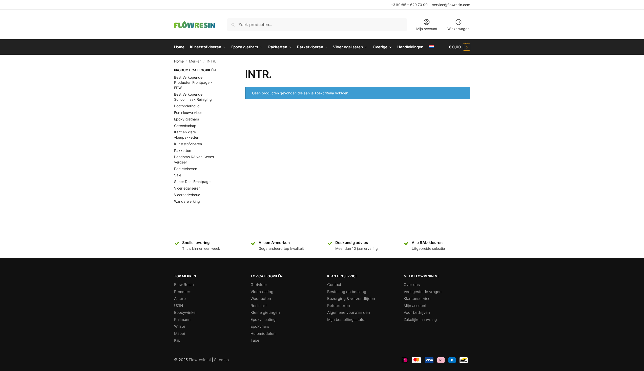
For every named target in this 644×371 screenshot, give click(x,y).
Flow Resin (184, 284)
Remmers (182, 291)
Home (179, 61)
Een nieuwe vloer (188, 112)
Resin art (259, 305)
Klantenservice (417, 298)
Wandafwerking (187, 201)
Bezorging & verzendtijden (351, 298)
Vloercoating (262, 291)
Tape (255, 340)
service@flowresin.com (451, 5)
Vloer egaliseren (187, 188)
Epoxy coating (263, 319)
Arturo (180, 298)
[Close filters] (225, 71)
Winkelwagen (458, 29)
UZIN (178, 305)
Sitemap (221, 359)
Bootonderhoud (187, 106)
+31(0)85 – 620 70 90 (409, 5)
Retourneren (338, 305)
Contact (334, 284)
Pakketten (182, 150)
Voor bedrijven (417, 312)
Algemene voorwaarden (348, 312)
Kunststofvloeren (188, 144)
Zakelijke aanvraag (420, 319)
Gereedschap (185, 125)
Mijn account (426, 29)
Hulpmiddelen (263, 333)
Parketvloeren (185, 169)
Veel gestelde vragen (423, 291)
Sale (177, 175)
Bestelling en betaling (346, 291)
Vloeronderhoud (187, 195)
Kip (177, 340)
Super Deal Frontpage (192, 181)
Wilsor (179, 326)
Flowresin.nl (200, 359)
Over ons (412, 284)
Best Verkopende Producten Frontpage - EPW (193, 82)
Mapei (179, 333)
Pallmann (182, 319)
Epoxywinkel (185, 312)
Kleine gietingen (265, 312)
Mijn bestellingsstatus (346, 319)
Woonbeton (261, 298)
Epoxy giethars (186, 119)
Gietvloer (259, 284)
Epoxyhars (260, 326)
